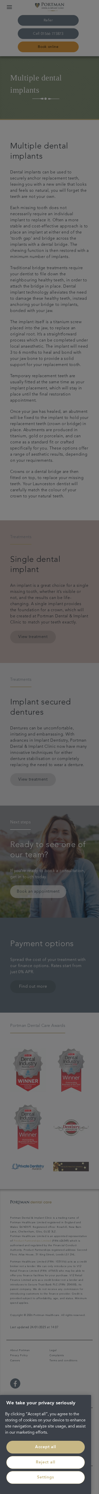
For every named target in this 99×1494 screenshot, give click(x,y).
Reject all (45, 1462)
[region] (45, 1444)
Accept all (45, 1447)
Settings (45, 1477)
